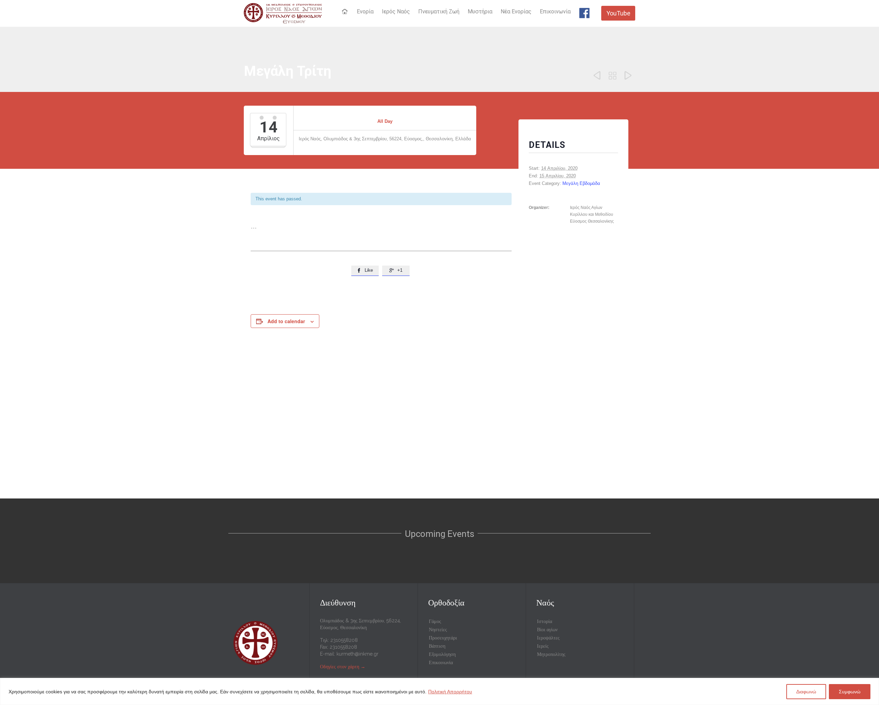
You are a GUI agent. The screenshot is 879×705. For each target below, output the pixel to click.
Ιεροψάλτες (548, 638)
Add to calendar (286, 321)
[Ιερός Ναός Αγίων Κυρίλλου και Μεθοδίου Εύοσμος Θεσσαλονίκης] (283, 13)
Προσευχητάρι (443, 638)
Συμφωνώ (849, 691)
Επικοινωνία (441, 662)
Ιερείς (543, 646)
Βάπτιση (437, 646)
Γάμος (435, 621)
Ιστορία (544, 621)
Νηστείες (438, 629)
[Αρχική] (346, 12)
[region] (439, 691)
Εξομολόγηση (442, 654)
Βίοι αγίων (547, 629)
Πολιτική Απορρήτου (450, 691)
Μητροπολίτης (551, 654)
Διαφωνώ (806, 691)
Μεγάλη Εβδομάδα (581, 183)
